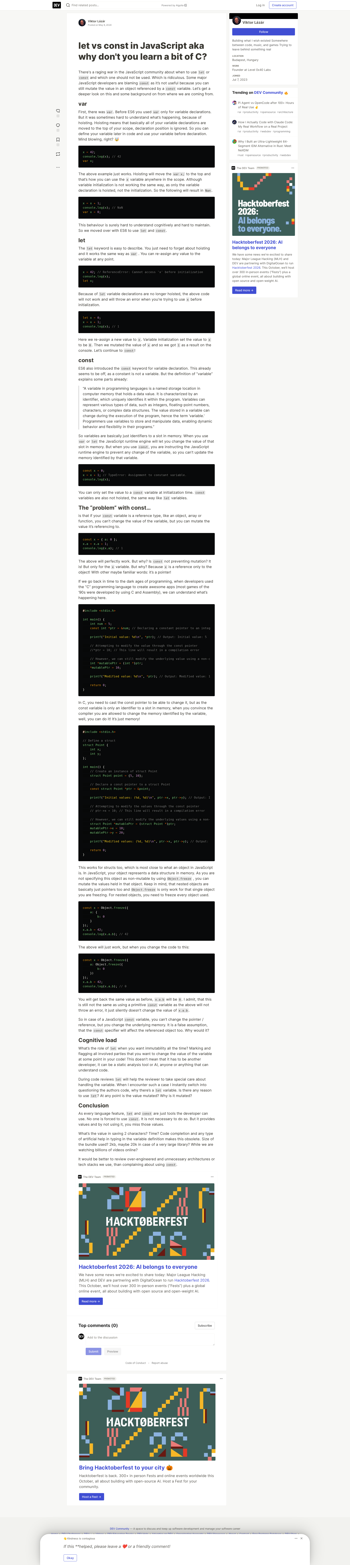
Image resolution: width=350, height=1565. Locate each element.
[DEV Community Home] (56, 5)
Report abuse (160, 1362)
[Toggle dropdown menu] (212, 1177)
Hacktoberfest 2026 (191, 1280)
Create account (282, 5)
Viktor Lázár (96, 21)
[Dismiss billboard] (301, 1538)
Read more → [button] (91, 1301)
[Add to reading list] (58, 141)
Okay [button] (70, 1558)
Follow (263, 32)
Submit (93, 1351)
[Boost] (58, 154)
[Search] (68, 5)
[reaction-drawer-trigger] (58, 112)
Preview (112, 1351)
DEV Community (268, 92)
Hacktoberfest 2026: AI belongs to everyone (138, 1266)
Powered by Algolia (173, 5)
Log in (260, 5)
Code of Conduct (135, 1362)
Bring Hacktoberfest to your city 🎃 (126, 1467)
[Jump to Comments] (58, 127)
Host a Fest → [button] (91, 1497)
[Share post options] (58, 167)
